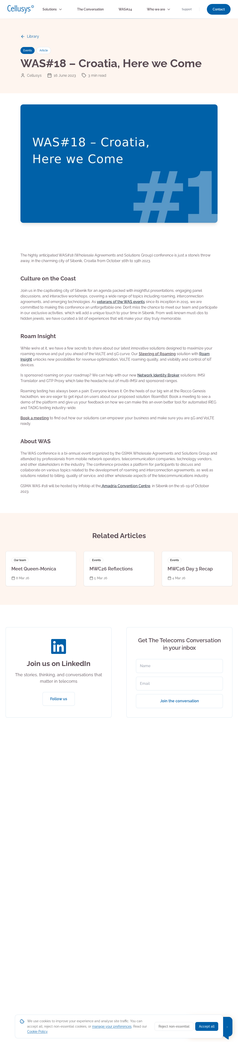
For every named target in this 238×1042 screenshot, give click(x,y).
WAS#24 (125, 9)
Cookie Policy (37, 1031)
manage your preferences (112, 1026)
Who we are (156, 9)
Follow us (58, 699)
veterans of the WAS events (121, 302)
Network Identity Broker (158, 375)
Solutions (50, 9)
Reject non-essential (174, 1026)
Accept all (207, 1026)
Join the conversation (179, 701)
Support (187, 9)
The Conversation (90, 9)
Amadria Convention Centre (125, 486)
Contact (219, 9)
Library (33, 36)
